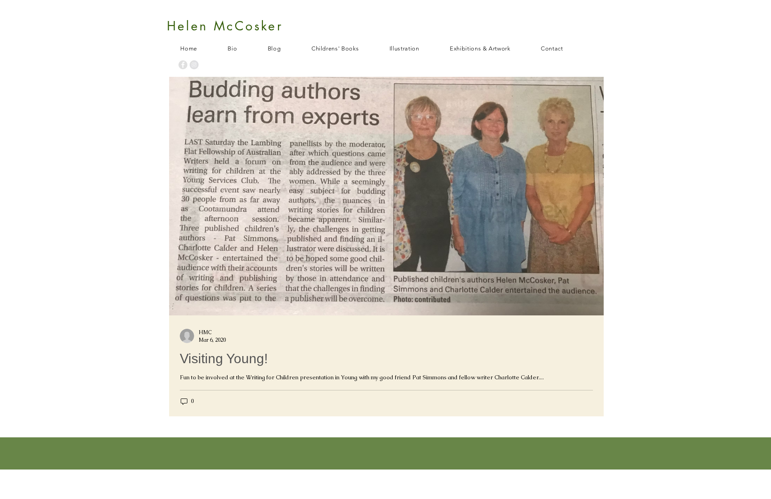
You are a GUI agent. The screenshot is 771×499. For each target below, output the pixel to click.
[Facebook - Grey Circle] (182, 64)
